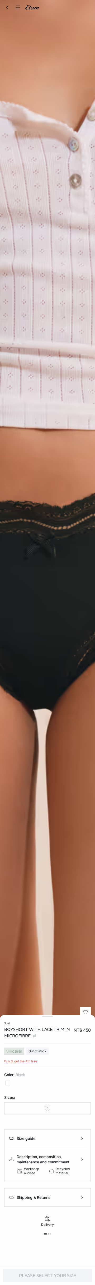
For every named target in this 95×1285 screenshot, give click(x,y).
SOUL (7, 1023)
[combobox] (47, 1108)
